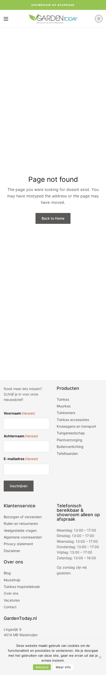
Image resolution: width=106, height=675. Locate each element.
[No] (99, 657)
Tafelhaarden (67, 453)
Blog (7, 573)
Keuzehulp (12, 580)
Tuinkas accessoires (73, 420)
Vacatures (12, 600)
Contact (10, 607)
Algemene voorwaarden (23, 537)
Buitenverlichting (70, 446)
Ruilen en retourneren (21, 523)
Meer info (63, 667)
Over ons (11, 593)
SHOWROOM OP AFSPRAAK (53, 4)
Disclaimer (12, 551)
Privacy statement (18, 544)
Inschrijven (18, 486)
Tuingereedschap (71, 433)
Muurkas (64, 406)
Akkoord (41, 667)
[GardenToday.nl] (53, 19)
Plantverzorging (69, 440)
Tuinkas (63, 399)
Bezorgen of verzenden (23, 517)
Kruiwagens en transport (76, 426)
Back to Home (53, 218)
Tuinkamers (66, 413)
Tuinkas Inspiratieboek (22, 586)
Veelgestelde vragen (20, 530)
